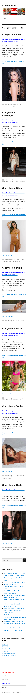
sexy (13, 106)
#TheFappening (9, 5)
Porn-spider (6, 647)
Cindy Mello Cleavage (8, 114)
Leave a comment (19, 106)
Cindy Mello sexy (19, 476)
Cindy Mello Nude (12, 485)
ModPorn (5, 644)
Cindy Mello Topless (13, 406)
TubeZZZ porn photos (9, 655)
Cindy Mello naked (11, 549)
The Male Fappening (8, 653)
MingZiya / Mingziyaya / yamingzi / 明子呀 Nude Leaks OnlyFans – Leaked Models (15, 611)
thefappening (8, 104)
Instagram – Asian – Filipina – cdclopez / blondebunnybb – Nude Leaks (14, 624)
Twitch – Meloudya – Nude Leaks (14, 582)
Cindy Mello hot (10, 476)
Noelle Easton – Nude (10, 615)
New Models (6, 676)
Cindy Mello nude (20, 549)
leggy (10, 181)
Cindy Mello (5, 106)
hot (10, 106)
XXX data (5, 651)
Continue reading (7, 255)
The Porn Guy (6, 687)
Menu (4, 18)
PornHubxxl (6, 649)
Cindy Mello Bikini (12, 188)
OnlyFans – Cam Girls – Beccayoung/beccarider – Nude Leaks (13, 587)
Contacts (5, 680)
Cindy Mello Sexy (11, 34)
